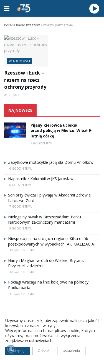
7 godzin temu (20, 206)
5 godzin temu (42, 143)
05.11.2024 (11, 95)
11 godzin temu (21, 294)
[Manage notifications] (10, 349)
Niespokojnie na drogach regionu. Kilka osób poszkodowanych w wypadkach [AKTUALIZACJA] (51, 241)
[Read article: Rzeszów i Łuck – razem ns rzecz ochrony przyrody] (26, 51)
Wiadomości (19, 61)
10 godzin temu (21, 250)
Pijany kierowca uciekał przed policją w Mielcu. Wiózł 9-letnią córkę (61, 130)
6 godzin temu (20, 168)
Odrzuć (43, 350)
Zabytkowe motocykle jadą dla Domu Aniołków (50, 162)
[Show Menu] (6, 8)
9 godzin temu (20, 228)
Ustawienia (71, 350)
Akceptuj (17, 350)
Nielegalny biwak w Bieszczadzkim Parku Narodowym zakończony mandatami (44, 219)
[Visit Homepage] (24, 8)
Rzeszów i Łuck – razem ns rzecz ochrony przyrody (25, 79)
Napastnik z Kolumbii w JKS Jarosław (40, 178)
